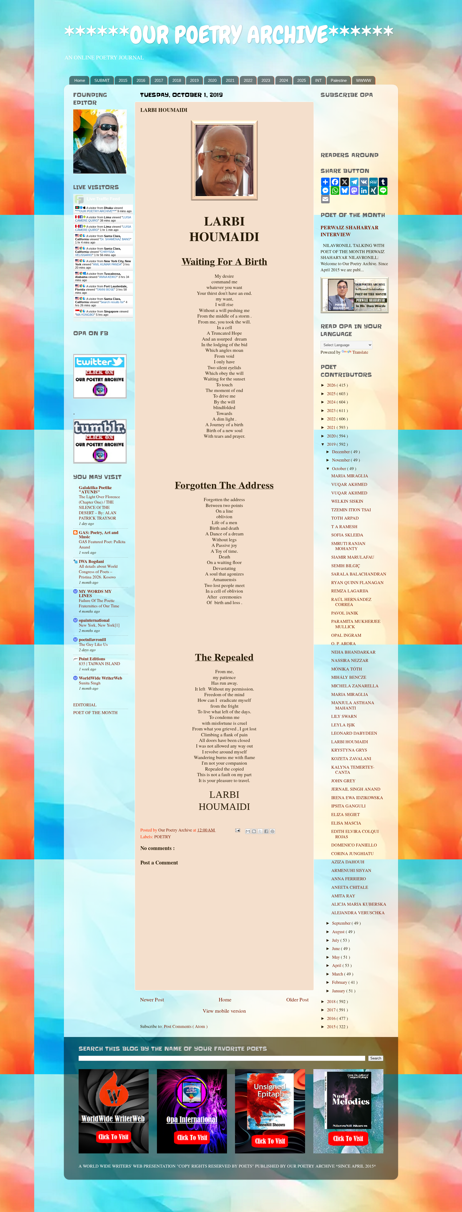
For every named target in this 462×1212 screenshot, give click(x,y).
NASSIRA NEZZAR (349, 660)
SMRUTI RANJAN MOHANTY (348, 545)
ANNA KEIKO (108, 277)
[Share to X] (260, 831)
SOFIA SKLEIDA (347, 535)
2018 (176, 80)
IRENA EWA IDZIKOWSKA (357, 798)
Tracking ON (118, 319)
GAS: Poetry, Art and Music (98, 534)
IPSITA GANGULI (348, 806)
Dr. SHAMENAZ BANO (115, 239)
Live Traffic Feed (103, 199)
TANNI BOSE (105, 289)
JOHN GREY (343, 781)
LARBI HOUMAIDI (349, 742)
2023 (265, 80)
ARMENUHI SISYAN (351, 870)
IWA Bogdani (91, 561)
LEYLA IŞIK (343, 725)
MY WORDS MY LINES (95, 593)
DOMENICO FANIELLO (354, 845)
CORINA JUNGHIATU (352, 853)
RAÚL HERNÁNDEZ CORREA (351, 601)
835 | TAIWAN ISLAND (99, 663)
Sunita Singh (90, 682)
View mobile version (224, 1010)
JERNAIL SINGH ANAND (355, 789)
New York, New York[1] (99, 625)
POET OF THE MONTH (95, 712)
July (336, 940)
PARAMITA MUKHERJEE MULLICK (355, 623)
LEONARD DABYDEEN (354, 733)
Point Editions (92, 658)
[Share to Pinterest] (272, 831)
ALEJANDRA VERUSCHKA (358, 913)
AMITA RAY (343, 896)
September (342, 923)
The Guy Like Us (93, 644)
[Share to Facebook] (266, 831)
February (340, 982)
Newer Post (152, 999)
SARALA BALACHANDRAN (358, 574)
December (341, 452)
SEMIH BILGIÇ (345, 566)
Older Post (297, 999)
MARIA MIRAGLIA (349, 476)
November (341, 460)
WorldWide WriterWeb (100, 678)
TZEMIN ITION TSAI (351, 510)
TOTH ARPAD (345, 518)
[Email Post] (237, 830)
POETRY (162, 837)
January (339, 991)
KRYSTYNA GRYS (349, 750)
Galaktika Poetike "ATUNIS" (95, 489)
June (336, 948)
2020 (212, 80)
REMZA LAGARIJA (349, 591)
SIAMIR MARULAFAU (352, 557)
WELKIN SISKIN (347, 501)
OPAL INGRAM (346, 635)
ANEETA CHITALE (349, 887)
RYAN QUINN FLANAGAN (357, 582)
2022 (248, 80)
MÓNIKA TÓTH (346, 669)
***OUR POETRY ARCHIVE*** (96, 211)
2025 (301, 80)
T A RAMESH (344, 526)
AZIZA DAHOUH (347, 862)
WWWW (363, 80)
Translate (360, 352)
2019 (194, 80)
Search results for (112, 302)
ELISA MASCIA (346, 823)
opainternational (94, 620)
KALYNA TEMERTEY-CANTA (352, 769)
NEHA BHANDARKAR (353, 652)
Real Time (102, 319)
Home (79, 80)
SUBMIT (102, 80)
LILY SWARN (344, 716)
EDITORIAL (85, 705)
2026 (332, 385)
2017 (159, 80)
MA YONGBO (85, 314)
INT (318, 80)
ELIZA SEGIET (345, 814)
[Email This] (248, 831)
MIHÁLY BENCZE (348, 677)
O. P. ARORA (343, 643)
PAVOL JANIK (344, 613)
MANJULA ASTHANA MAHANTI (352, 705)
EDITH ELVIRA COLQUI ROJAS (355, 833)
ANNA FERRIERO (348, 879)
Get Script (87, 319)
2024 (283, 80)
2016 (141, 80)
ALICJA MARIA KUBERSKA (358, 904)
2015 (123, 80)
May (336, 957)
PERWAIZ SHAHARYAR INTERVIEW (350, 231)
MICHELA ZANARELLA (355, 686)
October (339, 468)
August (339, 932)
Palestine (339, 80)
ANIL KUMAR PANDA (107, 264)
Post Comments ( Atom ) (185, 1026)
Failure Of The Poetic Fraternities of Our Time (99, 603)
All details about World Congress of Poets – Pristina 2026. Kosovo (98, 571)
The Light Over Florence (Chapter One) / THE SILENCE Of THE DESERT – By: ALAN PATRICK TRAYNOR (99, 507)
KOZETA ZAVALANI (351, 758)
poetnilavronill (92, 639)
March (338, 974)
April (337, 965)
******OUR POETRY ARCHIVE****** (229, 35)
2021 (230, 80)
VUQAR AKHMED (349, 484)
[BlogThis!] (254, 831)
